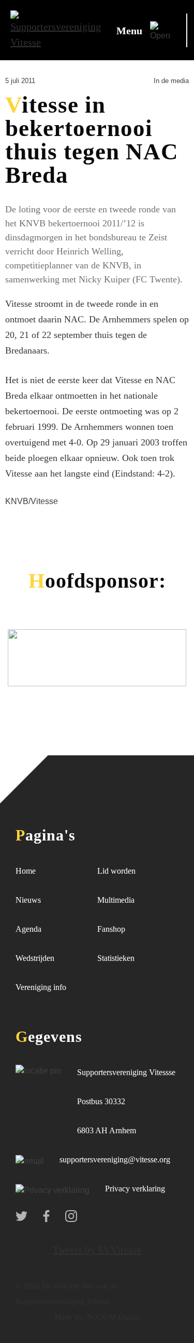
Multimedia (116, 900)
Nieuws (28, 900)
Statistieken (116, 958)
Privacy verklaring (135, 1188)
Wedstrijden (35, 958)
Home (26, 870)
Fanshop (111, 929)
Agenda (28, 929)
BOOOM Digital (112, 1317)
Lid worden (116, 870)
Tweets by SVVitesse (97, 1249)
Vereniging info (41, 987)
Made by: (69, 1317)
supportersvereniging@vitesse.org (114, 1159)
